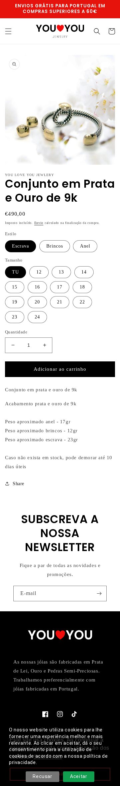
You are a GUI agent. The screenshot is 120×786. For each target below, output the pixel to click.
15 (14, 287)
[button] (8, 31)
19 (14, 301)
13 (61, 272)
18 (82, 287)
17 (59, 287)
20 (37, 301)
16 (37, 287)
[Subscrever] (99, 593)
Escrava (20, 246)
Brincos (54, 246)
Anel (85, 246)
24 (37, 316)
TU (15, 272)
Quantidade (16, 331)
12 (39, 272)
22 (82, 301)
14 (84, 272)
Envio (39, 223)
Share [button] (18, 483)
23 (14, 316)
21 (59, 301)
